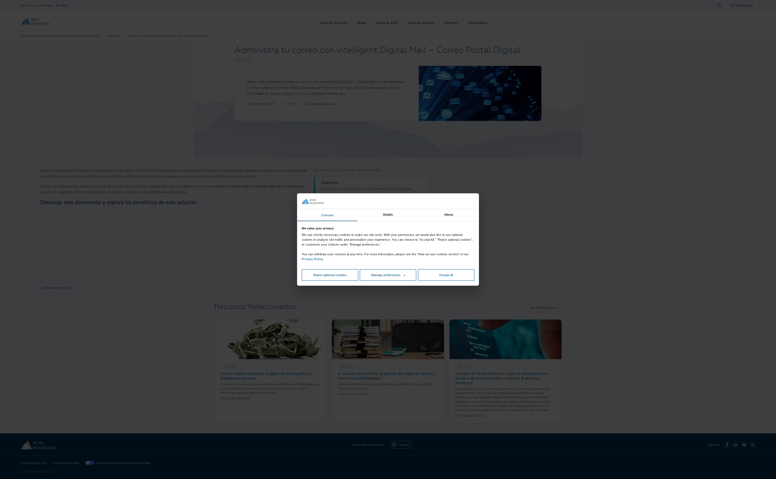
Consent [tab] (327, 215)
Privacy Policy (312, 259)
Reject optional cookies (330, 275)
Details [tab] (388, 214)
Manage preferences (385, 275)
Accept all (446, 275)
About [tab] (448, 214)
